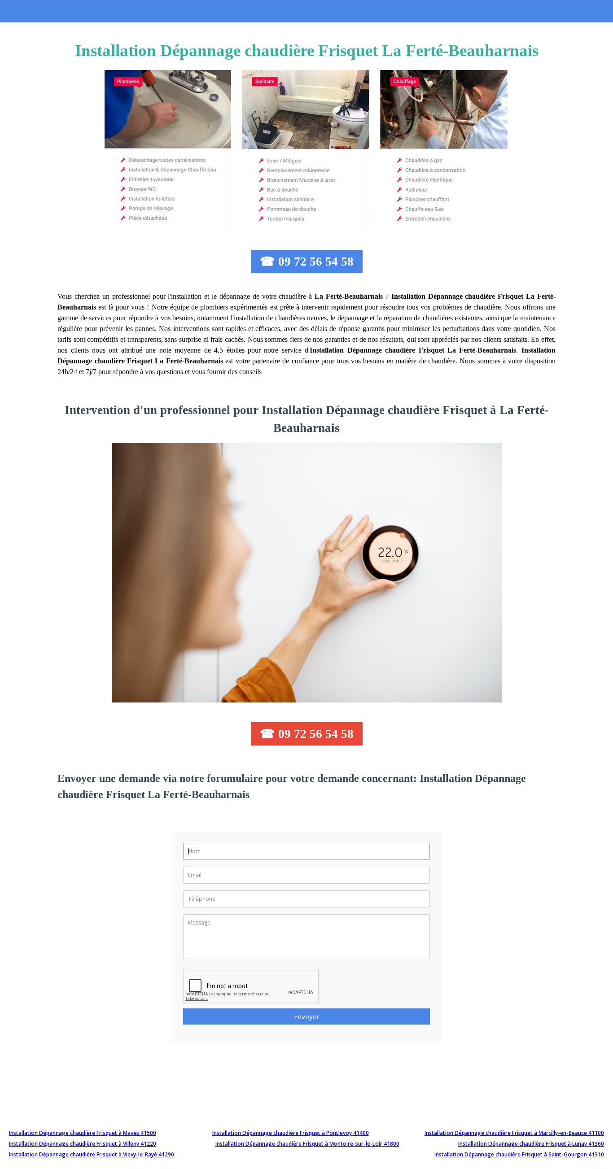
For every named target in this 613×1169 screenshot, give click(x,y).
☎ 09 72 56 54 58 (307, 261)
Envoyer (307, 1016)
